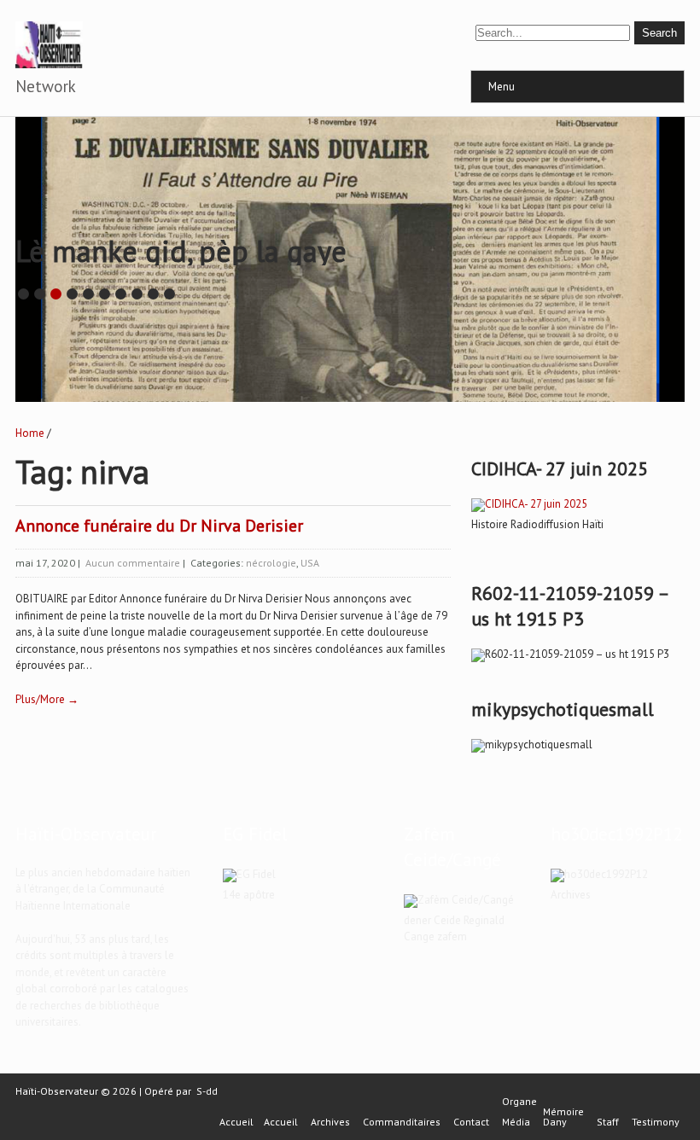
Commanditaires (401, 1122)
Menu (501, 86)
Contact (471, 1122)
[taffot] (529, 504)
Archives (330, 1122)
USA (309, 562)
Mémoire (563, 1112)
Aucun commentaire (132, 562)
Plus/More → (47, 699)
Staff (608, 1122)
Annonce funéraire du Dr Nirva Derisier (159, 526)
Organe (519, 1101)
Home (29, 433)
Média (516, 1122)
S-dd (207, 1091)
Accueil (236, 1122)
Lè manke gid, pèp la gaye (181, 251)
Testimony (656, 1122)
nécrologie (271, 562)
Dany (555, 1122)
